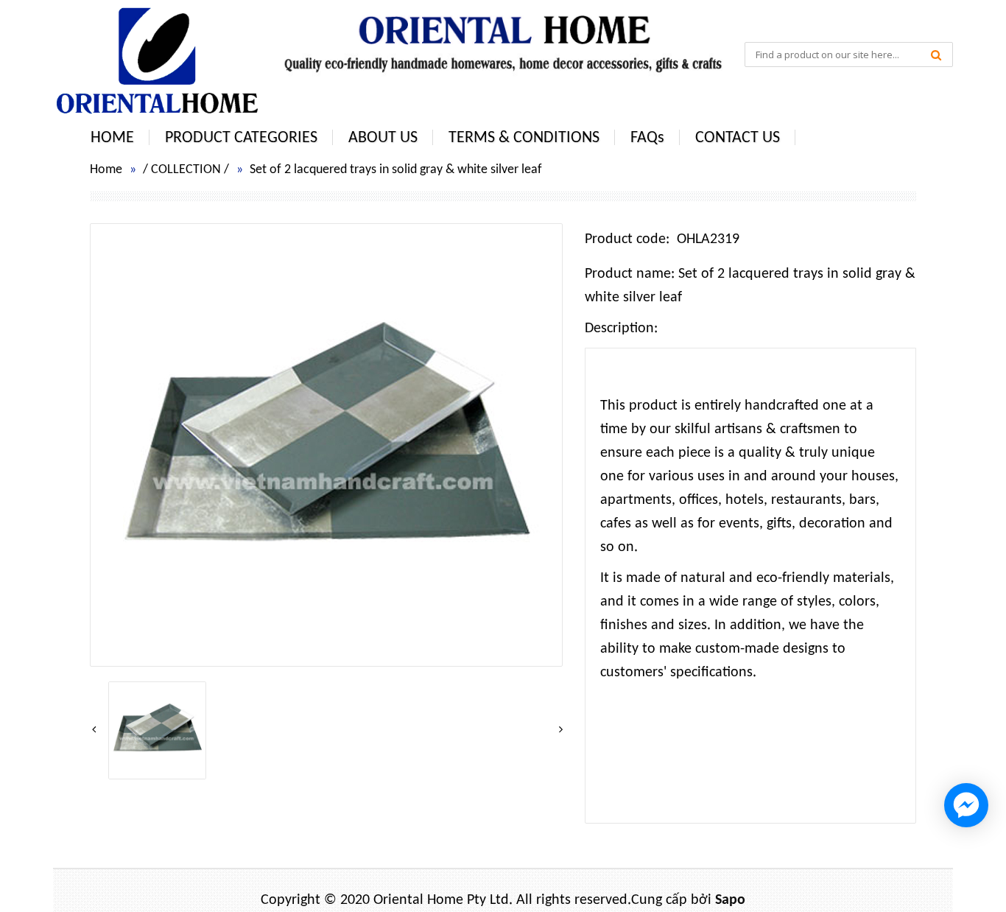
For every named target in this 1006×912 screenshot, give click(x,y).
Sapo (730, 900)
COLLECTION (186, 170)
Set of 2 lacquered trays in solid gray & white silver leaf (396, 170)
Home (106, 170)
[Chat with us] (966, 805)
